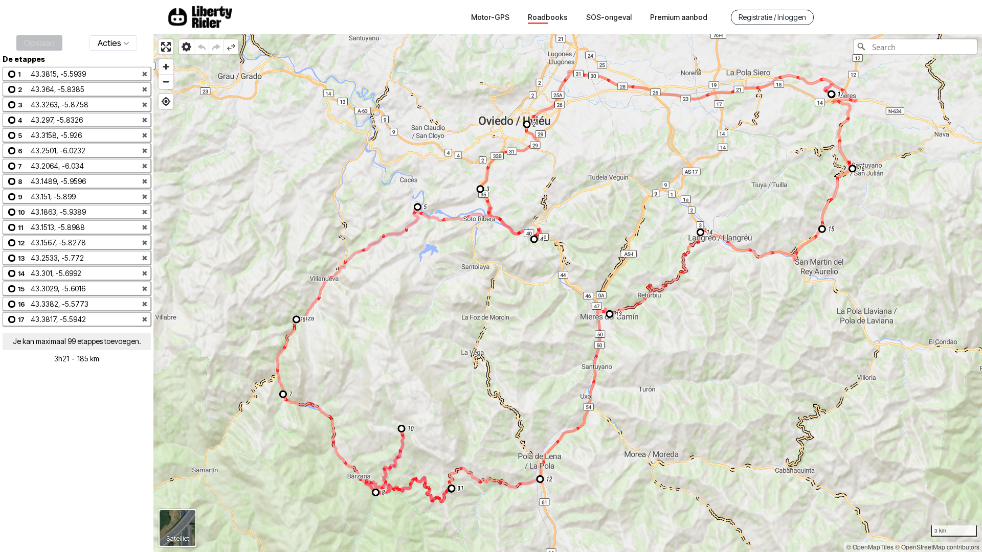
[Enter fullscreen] (166, 46)
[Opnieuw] (216, 46)
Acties (109, 43)
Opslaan (39, 43)
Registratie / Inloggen (772, 17)
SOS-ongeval (609, 17)
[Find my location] (166, 101)
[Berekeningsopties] (186, 46)
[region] (567, 293)
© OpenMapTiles (870, 546)
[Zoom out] (166, 81)
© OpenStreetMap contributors (937, 546)
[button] (77, 74)
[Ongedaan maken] (201, 46)
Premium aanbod (678, 17)
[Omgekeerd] (231, 46)
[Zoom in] (166, 66)
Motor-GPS (490, 17)
